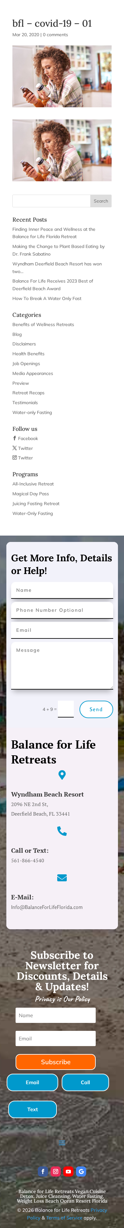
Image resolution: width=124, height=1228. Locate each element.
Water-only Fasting (32, 412)
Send (96, 709)
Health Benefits (28, 354)
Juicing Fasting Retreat (35, 503)
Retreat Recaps (28, 393)
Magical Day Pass (30, 494)
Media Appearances (32, 373)
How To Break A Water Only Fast (46, 298)
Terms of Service (64, 1218)
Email (32, 1082)
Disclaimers (24, 344)
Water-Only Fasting (32, 513)
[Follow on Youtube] (68, 1171)
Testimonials (25, 402)
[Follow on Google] (81, 1171)
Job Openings (26, 363)
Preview (20, 383)
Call (85, 1082)
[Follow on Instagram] (56, 1171)
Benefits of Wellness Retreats (43, 324)
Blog (17, 334)
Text (32, 1109)
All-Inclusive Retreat (33, 484)
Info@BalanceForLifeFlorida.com (64, 7)
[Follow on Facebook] (43, 1171)
